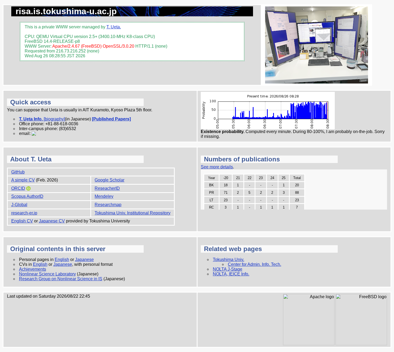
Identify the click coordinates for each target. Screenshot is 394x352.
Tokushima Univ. (228, 259)
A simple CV (23, 180)
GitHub (18, 172)
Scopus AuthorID (27, 196)
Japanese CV (52, 221)
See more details (217, 167)
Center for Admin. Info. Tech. (254, 264)
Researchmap (108, 204)
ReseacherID (107, 188)
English (62, 259)
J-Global (19, 204)
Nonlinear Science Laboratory (47, 274)
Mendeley (104, 196)
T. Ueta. (113, 27)
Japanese (84, 259)
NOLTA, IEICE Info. (231, 274)
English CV (22, 221)
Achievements (32, 269)
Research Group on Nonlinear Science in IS (60, 279)
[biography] (54, 119)
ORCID (18, 188)
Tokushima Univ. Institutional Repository (132, 213)
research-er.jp (24, 213)
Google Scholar (109, 180)
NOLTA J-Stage (227, 269)
